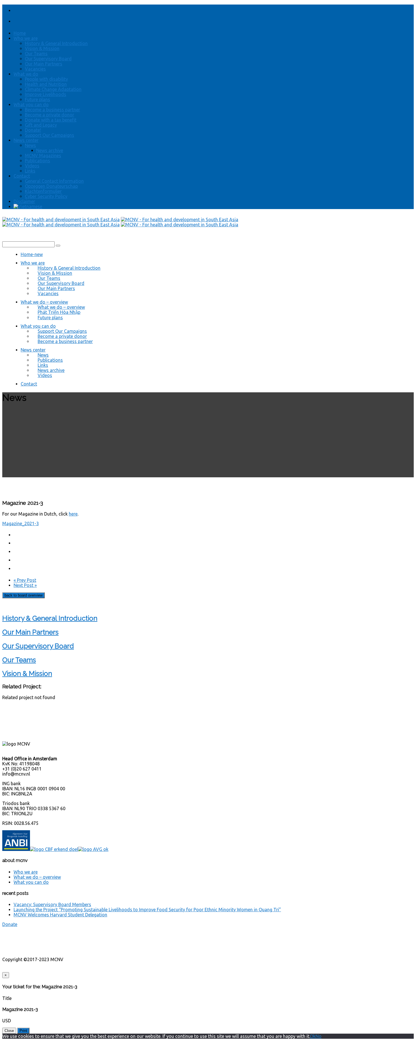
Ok (313, 1036)
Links (30, 170)
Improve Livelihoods (45, 94)
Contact (22, 175)
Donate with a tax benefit (50, 119)
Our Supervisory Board (48, 58)
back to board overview (23, 595)
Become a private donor (49, 114)
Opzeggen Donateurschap (51, 186)
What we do (26, 73)
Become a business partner (52, 109)
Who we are (26, 38)
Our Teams (36, 53)
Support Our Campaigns (49, 135)
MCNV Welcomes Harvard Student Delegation (60, 914)
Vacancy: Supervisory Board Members (52, 904)
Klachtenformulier (43, 191)
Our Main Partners (43, 63)
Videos (32, 165)
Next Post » (25, 585)
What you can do (31, 104)
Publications (37, 160)
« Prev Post (25, 580)
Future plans (37, 99)
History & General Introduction (56, 43)
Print (23, 1031)
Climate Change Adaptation (53, 89)
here (73, 513)
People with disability (46, 79)
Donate (9, 924)
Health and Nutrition (46, 84)
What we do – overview (37, 877)
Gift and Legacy (41, 124)
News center (26, 140)
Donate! (33, 130)
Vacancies (35, 68)
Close (9, 1031)
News (30, 145)
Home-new (32, 254)
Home (20, 33)
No (318, 1036)
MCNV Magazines (43, 155)
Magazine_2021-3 (20, 523)
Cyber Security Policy (46, 196)
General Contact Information (54, 181)
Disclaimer (24, 201)
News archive (49, 150)
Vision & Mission (42, 48)
